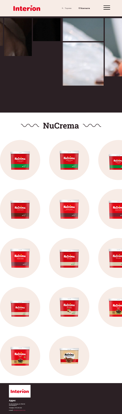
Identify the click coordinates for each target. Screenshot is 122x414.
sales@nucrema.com (19, 410)
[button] (107, 8)
